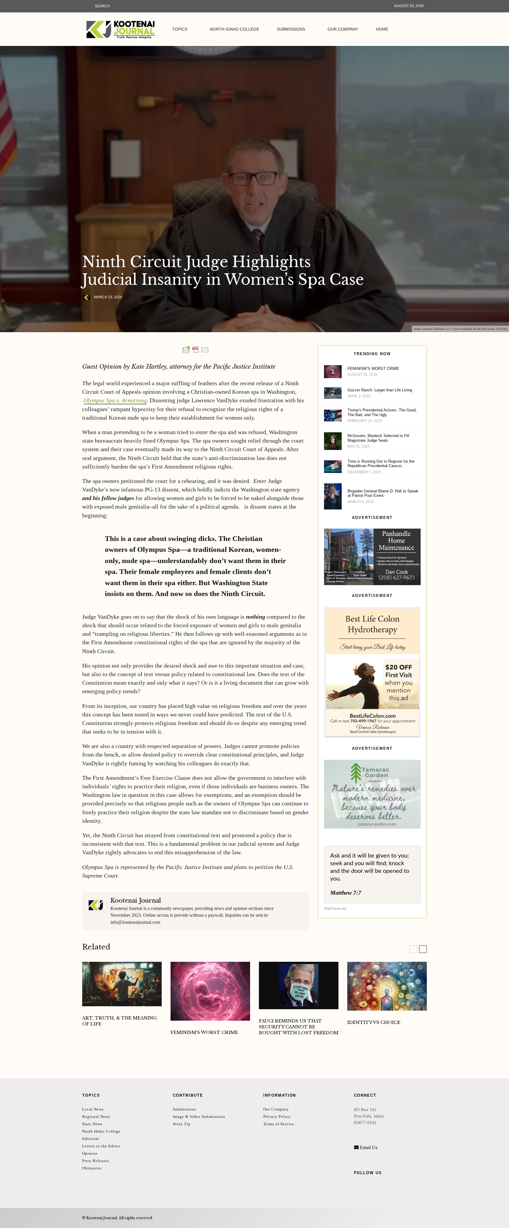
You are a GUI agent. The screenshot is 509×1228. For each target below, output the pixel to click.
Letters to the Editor (101, 1146)
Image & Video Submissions (199, 1116)
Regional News (96, 1116)
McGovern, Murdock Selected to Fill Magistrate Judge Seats (378, 438)
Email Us (368, 1147)
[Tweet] (101, 312)
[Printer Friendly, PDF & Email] (195, 349)
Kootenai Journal (135, 900)
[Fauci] (298, 985)
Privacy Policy (277, 1116)
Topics (179, 29)
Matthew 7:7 (345, 892)
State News (92, 1124)
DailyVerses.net (335, 908)
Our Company (343, 29)
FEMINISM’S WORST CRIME (373, 368)
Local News (93, 1109)
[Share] (85, 312)
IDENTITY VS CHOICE (373, 1022)
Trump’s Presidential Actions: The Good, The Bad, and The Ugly (382, 412)
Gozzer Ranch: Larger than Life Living (380, 390)
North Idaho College (234, 29)
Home (382, 29)
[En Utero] (210, 991)
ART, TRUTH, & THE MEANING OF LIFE (119, 1021)
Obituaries (92, 1168)
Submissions (291, 29)
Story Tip (182, 1124)
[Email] (116, 312)
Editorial (90, 1138)
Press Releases (95, 1161)
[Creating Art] (122, 984)
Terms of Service (278, 1124)
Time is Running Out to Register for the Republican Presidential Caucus (381, 463)
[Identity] (387, 986)
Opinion (89, 1153)
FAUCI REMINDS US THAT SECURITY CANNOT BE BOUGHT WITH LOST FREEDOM (298, 1026)
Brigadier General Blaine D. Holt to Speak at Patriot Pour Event (383, 493)
